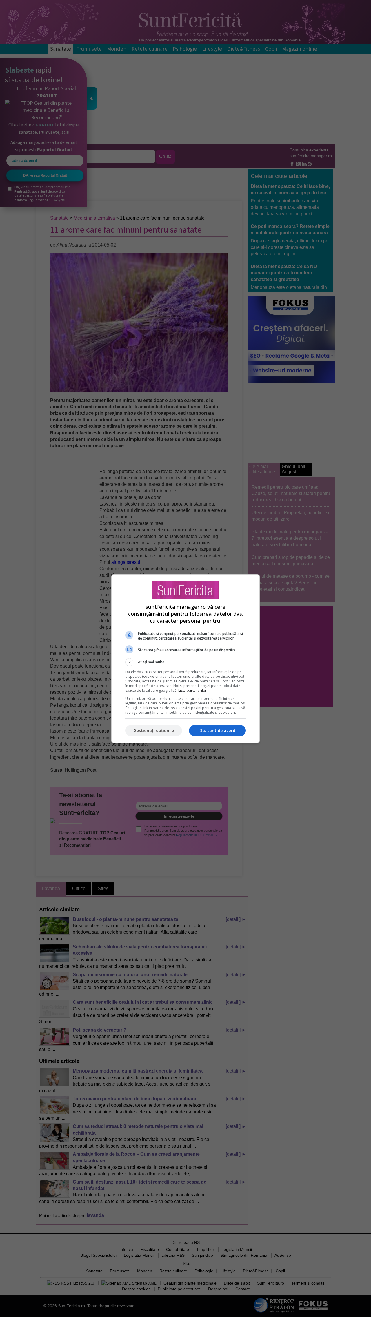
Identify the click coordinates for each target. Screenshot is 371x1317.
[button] (185, 662)
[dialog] (185, 658)
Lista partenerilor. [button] (193, 690)
